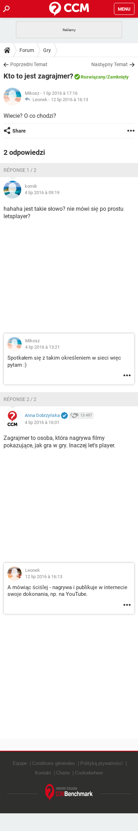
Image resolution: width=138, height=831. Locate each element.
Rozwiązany (93, 77)
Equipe (20, 763)
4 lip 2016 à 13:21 (42, 347)
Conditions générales (53, 763)
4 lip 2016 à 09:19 (42, 192)
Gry (47, 50)
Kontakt (43, 772)
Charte (63, 772)
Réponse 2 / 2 (20, 399)
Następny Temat (109, 64)
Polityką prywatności (101, 763)
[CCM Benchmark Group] (69, 792)
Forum (26, 50)
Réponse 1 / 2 (20, 170)
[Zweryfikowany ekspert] (64, 416)
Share (19, 131)
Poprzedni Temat (28, 64)
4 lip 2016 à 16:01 (42, 422)
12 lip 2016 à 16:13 (69, 99)
